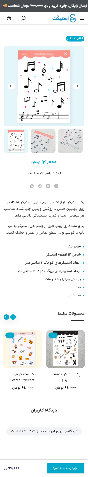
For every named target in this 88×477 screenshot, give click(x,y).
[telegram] (40, 186)
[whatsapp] (32, 186)
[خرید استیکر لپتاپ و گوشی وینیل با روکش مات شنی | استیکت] (64, 18)
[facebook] (56, 186)
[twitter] (48, 186)
